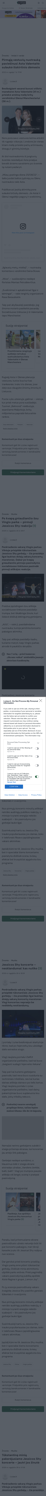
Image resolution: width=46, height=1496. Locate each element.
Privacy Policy (36, 795)
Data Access (23, 795)
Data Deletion (10, 795)
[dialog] (23, 748)
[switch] (37, 748)
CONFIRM (14, 786)
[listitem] (23, 743)
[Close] (41, 701)
